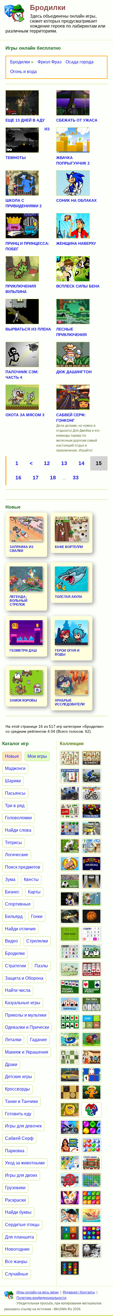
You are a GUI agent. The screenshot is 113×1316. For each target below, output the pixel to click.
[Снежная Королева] (70, 1162)
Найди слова (18, 830)
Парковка (14, 1150)
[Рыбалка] (70, 916)
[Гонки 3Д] (91, 828)
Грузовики (15, 1187)
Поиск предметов (22, 867)
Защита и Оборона (24, 978)
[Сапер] (70, 951)
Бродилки (20, 62)
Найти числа (17, 990)
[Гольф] (91, 899)
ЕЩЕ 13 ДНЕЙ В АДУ (25, 120)
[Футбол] (70, 881)
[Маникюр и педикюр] (70, 1197)
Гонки (37, 916)
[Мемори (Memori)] (91, 1075)
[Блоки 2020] (91, 1197)
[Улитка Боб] (91, 1039)
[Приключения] (91, 1250)
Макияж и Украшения (26, 1052)
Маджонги (15, 768)
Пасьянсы (15, 793)
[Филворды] (91, 1180)
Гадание (38, 1039)
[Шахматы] (70, 1057)
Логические (16, 854)
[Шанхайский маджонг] (70, 758)
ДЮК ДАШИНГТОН (74, 372)
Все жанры (16, 1261)
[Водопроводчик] (70, 1180)
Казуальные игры (22, 1002)
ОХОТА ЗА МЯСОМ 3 (24, 415)
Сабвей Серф (19, 1138)
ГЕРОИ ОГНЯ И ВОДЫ (67, 652)
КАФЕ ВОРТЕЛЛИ (69, 547)
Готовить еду (18, 1113)
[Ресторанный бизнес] (70, 863)
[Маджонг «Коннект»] (91, 758)
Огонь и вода (23, 71)
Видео (11, 941)
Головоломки (18, 817)
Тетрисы (13, 842)
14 (81, 463)
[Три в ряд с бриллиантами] (91, 1233)
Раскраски (15, 1200)
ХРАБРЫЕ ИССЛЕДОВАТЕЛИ (70, 702)
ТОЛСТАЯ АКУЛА (68, 597)
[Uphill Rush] (70, 1039)
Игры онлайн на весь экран (37, 1292)
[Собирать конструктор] (70, 1127)
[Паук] (91, 969)
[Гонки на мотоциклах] (91, 775)
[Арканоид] (91, 863)
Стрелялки (37, 941)
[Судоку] (91, 934)
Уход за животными (25, 1163)
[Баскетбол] (91, 916)
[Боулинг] (91, 881)
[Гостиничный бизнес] (91, 846)
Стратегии (15, 965)
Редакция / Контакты (79, 1292)
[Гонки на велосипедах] (91, 793)
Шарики (13, 780)
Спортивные (18, 904)
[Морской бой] (91, 1215)
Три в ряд (14, 805)
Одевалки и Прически (27, 1027)
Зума (10, 879)
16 (18, 477)
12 (47, 463)
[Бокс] (70, 899)
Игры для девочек (23, 1126)
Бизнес (12, 892)
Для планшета (19, 1237)
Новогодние (17, 1249)
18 (53, 477)
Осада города (80, 62)
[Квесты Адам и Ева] (70, 1110)
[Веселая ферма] (70, 846)
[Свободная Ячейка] (91, 987)
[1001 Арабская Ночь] (70, 1145)
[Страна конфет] (91, 1127)
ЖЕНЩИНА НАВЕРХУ (76, 243)
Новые (12, 756)
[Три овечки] (70, 969)
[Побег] (70, 1250)
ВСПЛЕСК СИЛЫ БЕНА (78, 286)
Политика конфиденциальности (41, 1298)
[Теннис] (70, 934)
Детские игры (18, 1076)
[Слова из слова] (70, 1233)
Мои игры (37, 756)
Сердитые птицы (22, 1224)
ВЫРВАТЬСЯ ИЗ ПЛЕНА (28, 329)
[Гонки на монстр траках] (70, 793)
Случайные (16, 1274)
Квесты (31, 879)
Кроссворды (17, 1089)
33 (76, 477)
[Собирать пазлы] (91, 1110)
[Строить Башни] (91, 1162)
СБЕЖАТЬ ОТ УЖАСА (76, 120)
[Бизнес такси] (70, 1075)
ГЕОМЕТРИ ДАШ (23, 650)
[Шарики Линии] (70, 828)
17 (36, 477)
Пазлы (41, 965)
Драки (11, 1064)
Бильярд (13, 916)
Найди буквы (18, 1212)
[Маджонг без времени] (70, 811)
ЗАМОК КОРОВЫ (23, 700)
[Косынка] (70, 987)
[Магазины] (91, 1057)
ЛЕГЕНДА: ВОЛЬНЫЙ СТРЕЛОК (18, 600)
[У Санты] (91, 1145)
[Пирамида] (70, 1004)
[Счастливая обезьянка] (91, 1092)
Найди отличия (20, 928)
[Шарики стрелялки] (91, 811)
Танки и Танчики (21, 1101)
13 (64, 463)
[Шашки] (70, 1092)
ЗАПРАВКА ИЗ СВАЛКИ (21, 549)
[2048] (91, 1022)
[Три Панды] (91, 951)
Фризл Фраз (49, 62)
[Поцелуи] (70, 1215)
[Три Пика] (91, 1004)
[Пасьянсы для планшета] (70, 1022)
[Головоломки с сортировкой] (70, 1268)
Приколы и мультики (25, 1015)
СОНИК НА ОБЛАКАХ (76, 200)
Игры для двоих (21, 1175)
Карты (34, 892)
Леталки (13, 1039)
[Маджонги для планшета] (70, 775)
